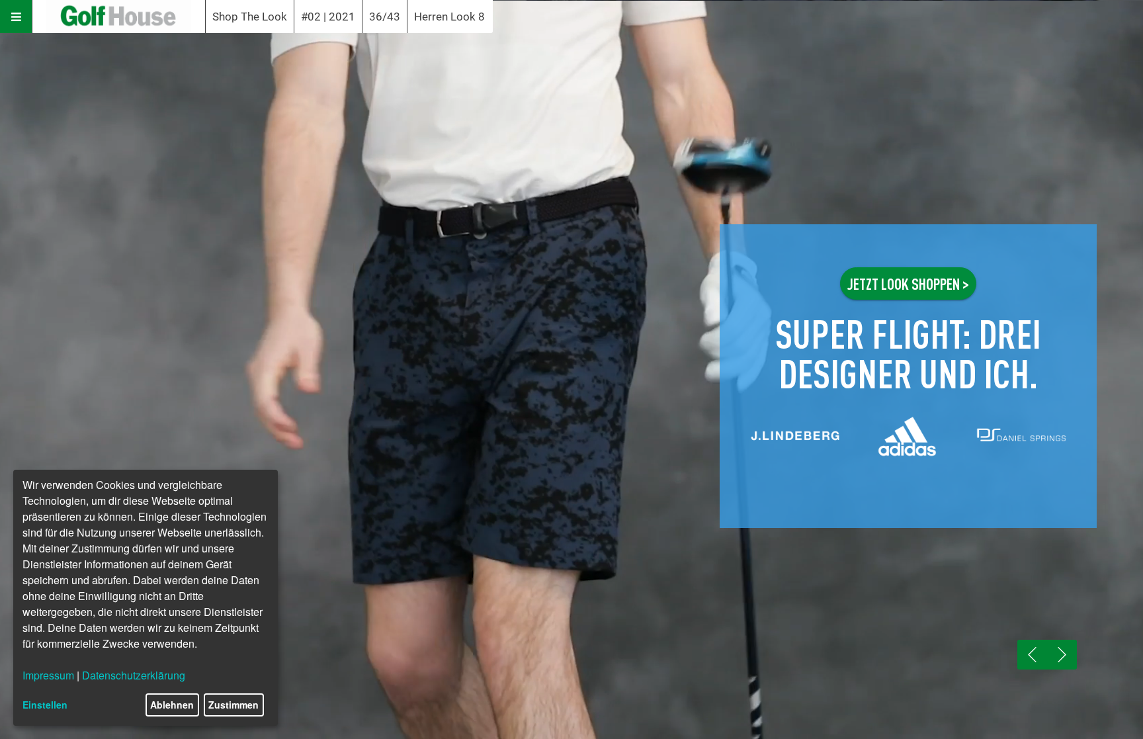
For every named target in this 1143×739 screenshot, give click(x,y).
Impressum (48, 675)
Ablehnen (172, 704)
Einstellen (44, 704)
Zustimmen (233, 704)
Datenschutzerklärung (133, 675)
